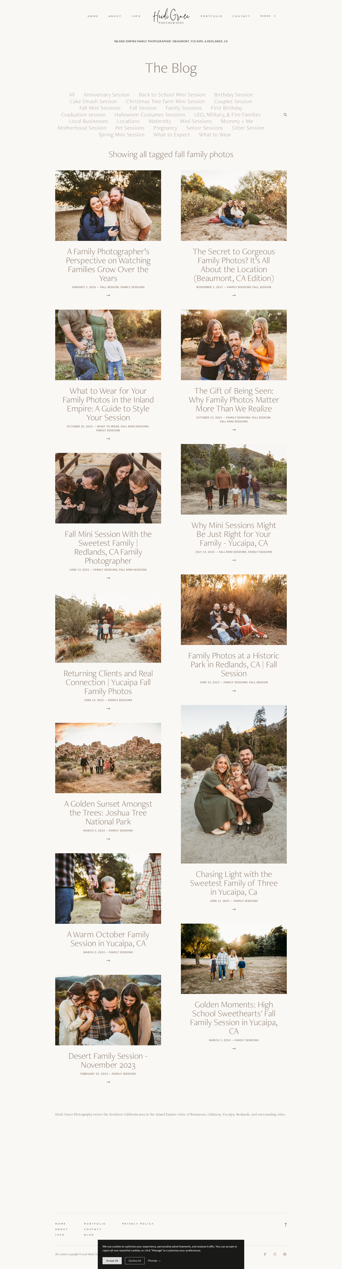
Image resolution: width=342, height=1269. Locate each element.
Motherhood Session (82, 127)
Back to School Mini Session (172, 94)
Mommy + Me (237, 121)
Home (93, 16)
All (72, 94)
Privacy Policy (138, 1223)
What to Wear (215, 134)
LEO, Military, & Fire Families (227, 114)
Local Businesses (88, 121)
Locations (128, 121)
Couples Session (233, 101)
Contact (242, 16)
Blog (89, 1234)
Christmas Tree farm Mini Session (165, 101)
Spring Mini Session (122, 134)
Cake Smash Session (93, 101)
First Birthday (227, 107)
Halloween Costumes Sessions (150, 114)
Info (136, 16)
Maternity (160, 121)
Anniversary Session (107, 94)
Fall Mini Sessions (100, 107)
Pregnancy (165, 127)
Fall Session (143, 107)
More (266, 16)
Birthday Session (233, 94)
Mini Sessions (196, 121)
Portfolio (212, 16)
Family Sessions (184, 107)
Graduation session (83, 114)
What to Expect (172, 134)
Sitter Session (248, 127)
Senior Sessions (204, 127)
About (115, 16)
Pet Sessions (129, 127)
